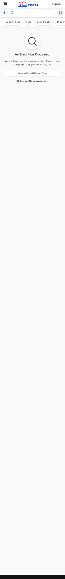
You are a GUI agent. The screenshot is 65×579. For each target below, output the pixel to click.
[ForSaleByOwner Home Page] (28, 4)
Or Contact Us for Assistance (32, 81)
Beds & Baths (44, 22)
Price (28, 22)
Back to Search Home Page (32, 73)
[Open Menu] (5, 3)
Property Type (12, 22)
